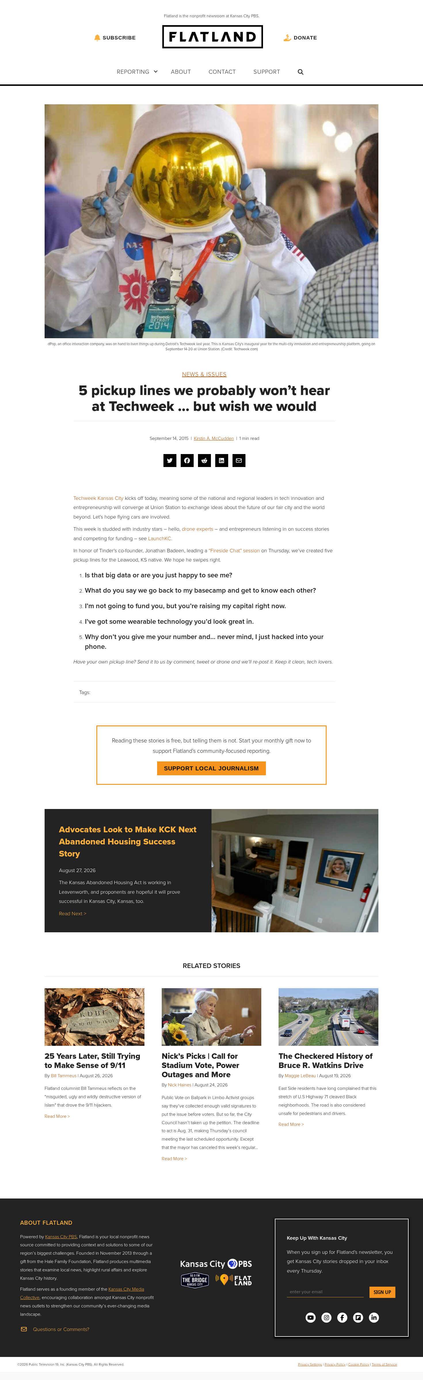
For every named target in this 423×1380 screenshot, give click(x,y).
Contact (222, 71)
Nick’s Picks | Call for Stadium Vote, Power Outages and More (200, 1065)
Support (267, 71)
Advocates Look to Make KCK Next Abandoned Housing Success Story (128, 841)
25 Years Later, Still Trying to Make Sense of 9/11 (92, 1060)
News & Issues (204, 374)
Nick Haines (179, 1085)
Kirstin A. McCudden (214, 438)
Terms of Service (384, 1364)
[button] (155, 71)
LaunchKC (159, 538)
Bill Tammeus (64, 1075)
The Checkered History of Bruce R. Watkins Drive (326, 1060)
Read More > (57, 1116)
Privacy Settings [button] (310, 1364)
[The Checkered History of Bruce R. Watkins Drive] (328, 1017)
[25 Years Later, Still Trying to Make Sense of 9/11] (94, 1017)
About (181, 71)
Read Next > (72, 913)
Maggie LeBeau (300, 1075)
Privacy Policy (335, 1364)
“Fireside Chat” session (234, 550)
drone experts (197, 528)
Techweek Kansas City (98, 497)
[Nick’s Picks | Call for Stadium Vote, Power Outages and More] (212, 1017)
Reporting (133, 71)
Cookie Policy (358, 1364)
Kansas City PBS (61, 1236)
